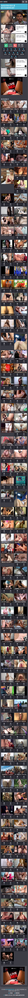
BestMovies (3, 2)
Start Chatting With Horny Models (21, 36)
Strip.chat (18, 31)
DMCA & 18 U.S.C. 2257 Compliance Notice (14, 995)
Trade (11, 993)
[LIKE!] (6, 45)
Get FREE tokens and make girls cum (20, 28)
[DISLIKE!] (15, 45)
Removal (17, 993)
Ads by (19, 167)
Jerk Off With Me (20, 69)
